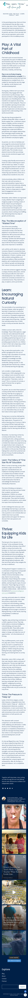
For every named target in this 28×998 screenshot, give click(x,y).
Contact (4, 978)
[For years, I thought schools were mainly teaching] (14, 867)
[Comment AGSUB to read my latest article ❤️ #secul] (14, 917)
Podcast (4, 981)
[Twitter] (12, 788)
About (3, 976)
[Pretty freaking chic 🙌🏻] (14, 943)
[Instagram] (3, 788)
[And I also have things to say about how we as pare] (14, 816)
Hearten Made (14, 995)
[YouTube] (8, 788)
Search (22, 987)
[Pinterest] (5, 788)
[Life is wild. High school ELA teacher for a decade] (14, 841)
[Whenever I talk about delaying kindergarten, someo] (14, 892)
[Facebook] (10, 788)
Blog (3, 973)
